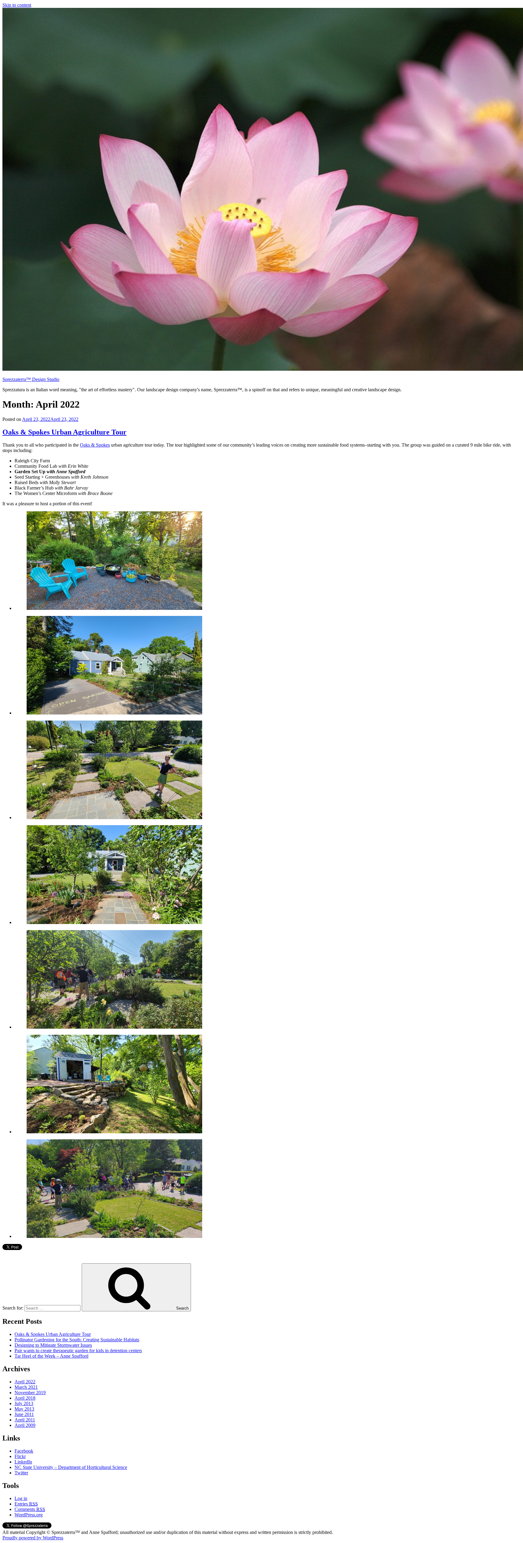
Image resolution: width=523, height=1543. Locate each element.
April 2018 (25, 1398)
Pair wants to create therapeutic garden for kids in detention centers (78, 1350)
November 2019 (30, 1392)
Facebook (24, 1450)
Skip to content (16, 5)
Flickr (20, 1456)
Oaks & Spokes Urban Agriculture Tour (64, 432)
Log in (21, 1498)
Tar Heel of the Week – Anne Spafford (51, 1356)
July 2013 (24, 1403)
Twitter (21, 1472)
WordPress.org (29, 1514)
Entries (26, 1503)
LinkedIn (23, 1461)
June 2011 (24, 1414)
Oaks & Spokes (95, 445)
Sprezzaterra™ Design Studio (30, 379)
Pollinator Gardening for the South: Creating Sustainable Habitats (77, 1339)
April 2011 (25, 1419)
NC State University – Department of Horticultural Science (71, 1467)
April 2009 (25, 1425)
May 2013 (24, 1408)
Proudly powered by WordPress (32, 1537)
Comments (30, 1509)
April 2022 (25, 1381)
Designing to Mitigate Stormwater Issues (53, 1345)
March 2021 (26, 1387)
